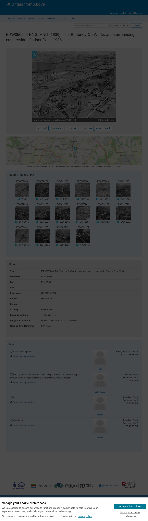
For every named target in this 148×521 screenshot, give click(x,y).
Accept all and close (129, 506)
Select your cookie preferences (130, 514)
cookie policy (85, 516)
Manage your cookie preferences (24, 503)
